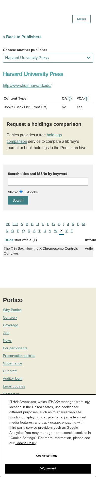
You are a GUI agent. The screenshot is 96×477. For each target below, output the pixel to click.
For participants (15, 348)
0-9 (15, 224)
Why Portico (12, 310)
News (7, 340)
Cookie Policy (26, 443)
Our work (10, 317)
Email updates (14, 386)
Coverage (10, 325)
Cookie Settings (46, 455)
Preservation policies (19, 356)
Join (6, 333)
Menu (81, 19)
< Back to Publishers (22, 37)
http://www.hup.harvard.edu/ (27, 85)
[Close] (88, 402)
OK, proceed (48, 468)
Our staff (9, 371)
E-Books (31, 192)
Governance (12, 363)
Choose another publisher (25, 50)
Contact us (11, 394)
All (8, 224)
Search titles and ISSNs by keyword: (38, 174)
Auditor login (12, 378)
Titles (8, 240)
